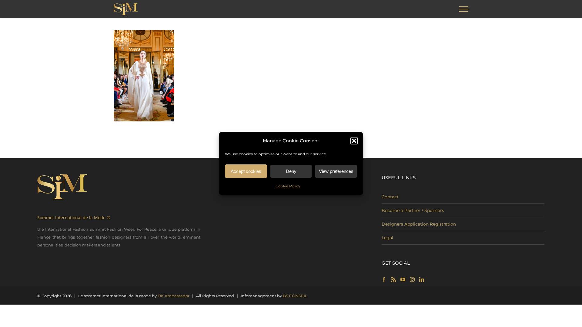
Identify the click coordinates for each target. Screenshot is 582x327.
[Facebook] (384, 279)
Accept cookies (246, 171)
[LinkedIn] (421, 279)
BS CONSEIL (295, 295)
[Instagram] (412, 279)
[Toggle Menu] (464, 9)
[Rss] (393, 279)
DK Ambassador (173, 295)
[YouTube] (402, 279)
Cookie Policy (288, 186)
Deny (291, 171)
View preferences (336, 171)
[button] (354, 141)
